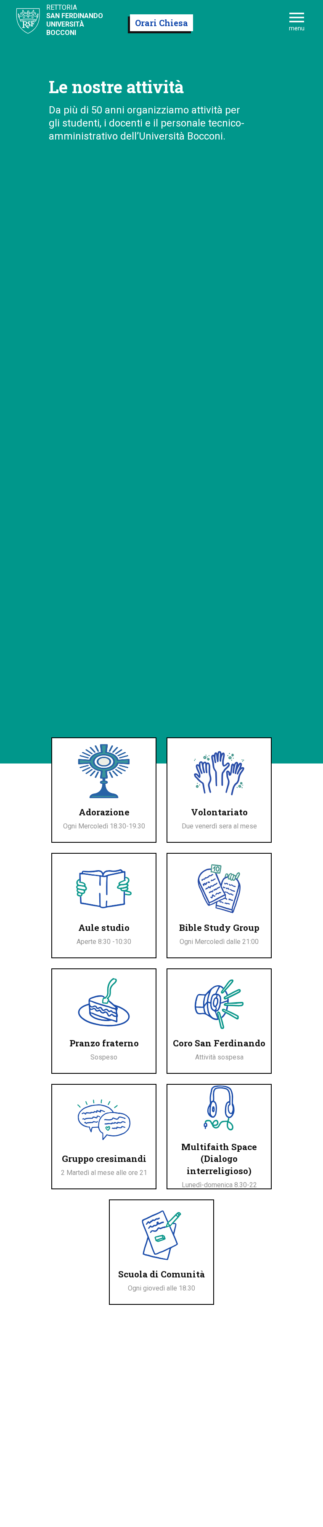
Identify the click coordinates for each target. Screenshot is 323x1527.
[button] (297, 22)
